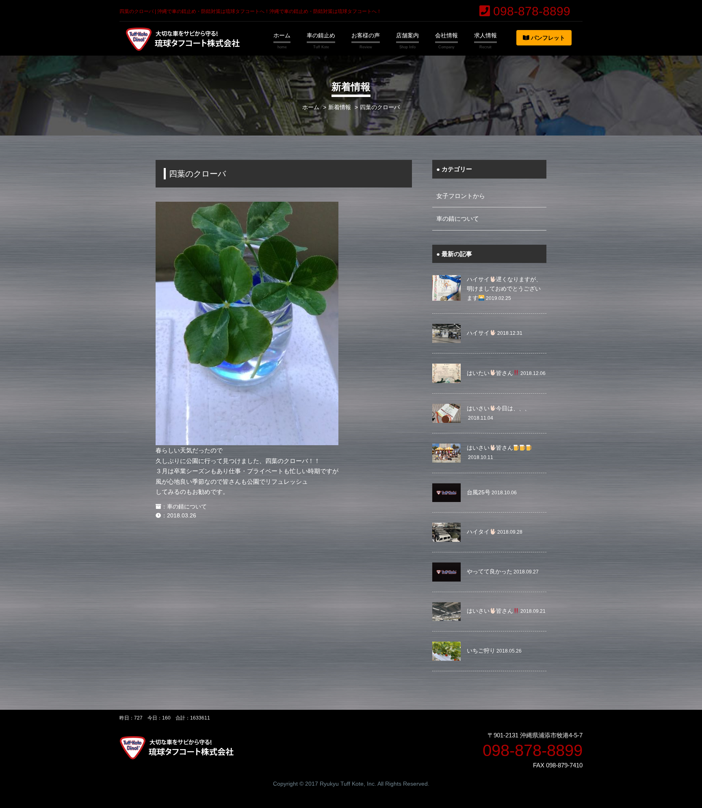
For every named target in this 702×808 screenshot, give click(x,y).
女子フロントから (460, 195)
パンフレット (547, 37)
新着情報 (339, 107)
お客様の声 (365, 35)
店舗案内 (407, 35)
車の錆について (187, 507)
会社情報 (446, 35)
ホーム (281, 35)
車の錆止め (321, 35)
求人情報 (485, 35)
